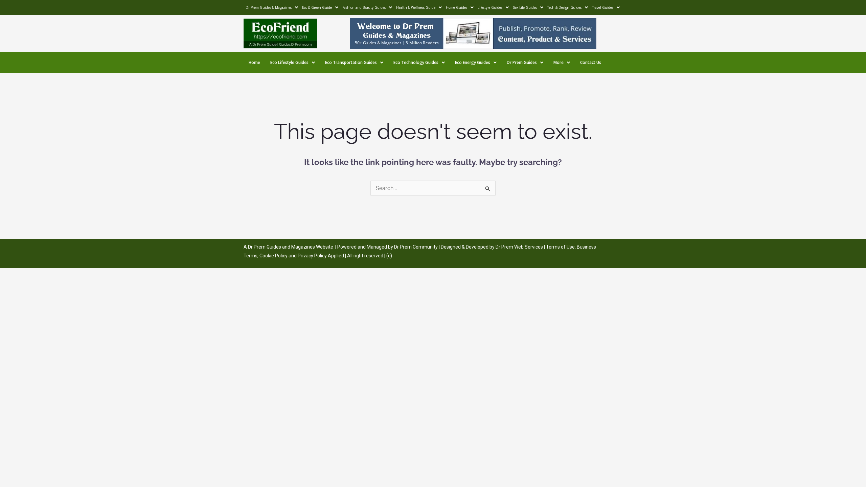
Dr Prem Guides (522, 62)
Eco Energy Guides (472, 62)
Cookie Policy (274, 255)
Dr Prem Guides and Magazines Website (290, 247)
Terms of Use (560, 247)
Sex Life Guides (525, 7)
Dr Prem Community (416, 247)
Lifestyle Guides (490, 7)
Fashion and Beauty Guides (364, 7)
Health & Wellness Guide (415, 7)
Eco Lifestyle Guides (289, 62)
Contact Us (590, 62)
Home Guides (456, 7)
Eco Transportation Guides (351, 62)
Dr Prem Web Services (519, 247)
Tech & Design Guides (564, 7)
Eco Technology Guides (415, 62)
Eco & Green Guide (317, 7)
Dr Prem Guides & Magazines (269, 7)
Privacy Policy (312, 255)
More (558, 62)
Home (254, 62)
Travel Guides (602, 7)
